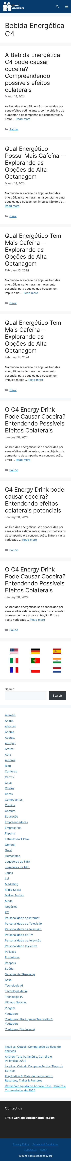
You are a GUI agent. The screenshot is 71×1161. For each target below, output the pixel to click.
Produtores (12, 957)
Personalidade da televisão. (23, 929)
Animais (10, 715)
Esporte (10, 833)
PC (7, 912)
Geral (13, 216)
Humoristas (12, 856)
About (43, 1149)
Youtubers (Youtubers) (20, 1029)
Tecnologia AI (14, 985)
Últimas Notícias (16, 1002)
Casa (8, 782)
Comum (10, 811)
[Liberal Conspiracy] (13, 6)
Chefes (9, 788)
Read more (23, 119)
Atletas (9, 732)
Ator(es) (10, 743)
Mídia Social (13, 889)
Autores (10, 760)
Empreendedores (16, 822)
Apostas (10, 726)
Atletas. (10, 737)
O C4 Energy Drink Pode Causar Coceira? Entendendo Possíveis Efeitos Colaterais (35, 420)
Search (9, 689)
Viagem (10, 1008)
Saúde (13, 129)
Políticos (10, 951)
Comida (10, 805)
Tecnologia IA (14, 996)
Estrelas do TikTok (17, 839)
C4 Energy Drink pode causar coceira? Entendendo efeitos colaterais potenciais (34, 500)
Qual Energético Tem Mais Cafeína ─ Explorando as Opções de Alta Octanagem (33, 249)
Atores (9, 749)
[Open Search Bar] (57, 6)
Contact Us (30, 1149)
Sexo (8, 980)
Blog (8, 765)
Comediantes (14, 799)
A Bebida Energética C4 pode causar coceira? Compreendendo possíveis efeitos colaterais (32, 72)
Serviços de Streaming (20, 974)
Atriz (8, 754)
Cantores (11, 771)
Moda (9, 901)
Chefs (9, 794)
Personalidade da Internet (22, 918)
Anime (9, 720)
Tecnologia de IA (16, 991)
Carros (9, 777)
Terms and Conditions (45, 1144)
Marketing (11, 884)
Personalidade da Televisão (23, 923)
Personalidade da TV (19, 934)
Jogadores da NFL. (17, 867)
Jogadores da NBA (17, 861)
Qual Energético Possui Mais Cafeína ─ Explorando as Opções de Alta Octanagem (35, 162)
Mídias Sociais (14, 895)
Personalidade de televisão (23, 940)
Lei (7, 878)
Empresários (13, 827)
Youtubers (11, 1013)
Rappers (10, 963)
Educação (11, 816)
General (10, 844)
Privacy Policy (21, 1144)
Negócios (11, 906)
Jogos (9, 873)
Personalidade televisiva (21, 946)
